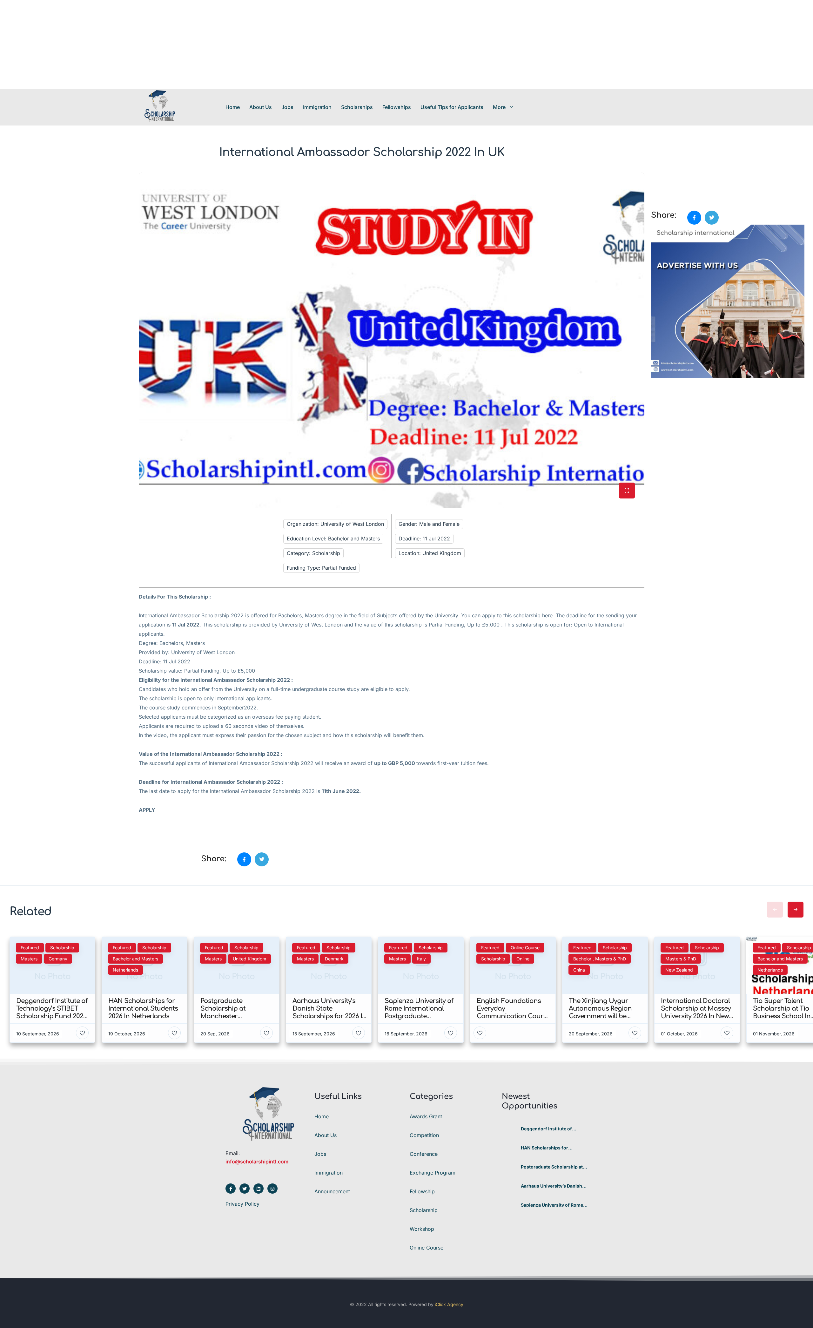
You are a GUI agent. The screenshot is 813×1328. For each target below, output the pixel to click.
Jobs (287, 107)
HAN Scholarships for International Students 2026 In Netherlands (554, 1148)
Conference (424, 1154)
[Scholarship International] (159, 107)
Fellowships (396, 107)
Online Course (426, 1247)
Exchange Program (432, 1172)
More (499, 107)
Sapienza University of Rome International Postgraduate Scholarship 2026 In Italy (552, 1205)
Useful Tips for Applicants (451, 107)
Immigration (317, 107)
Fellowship (422, 1191)
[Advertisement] (190, 44)
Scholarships (357, 107)
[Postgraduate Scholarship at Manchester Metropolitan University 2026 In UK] (509, 1167)
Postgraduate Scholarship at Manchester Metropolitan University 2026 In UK (552, 1167)
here (547, 615)
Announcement (332, 1191)
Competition (424, 1135)
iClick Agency (449, 1304)
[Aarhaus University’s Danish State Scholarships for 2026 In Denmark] (509, 1186)
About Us (260, 107)
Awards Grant (426, 1116)
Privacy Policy (242, 1204)
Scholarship (424, 1210)
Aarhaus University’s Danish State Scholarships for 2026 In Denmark (554, 1186)
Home (232, 107)
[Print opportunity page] (656, 176)
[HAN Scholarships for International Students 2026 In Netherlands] (509, 1148)
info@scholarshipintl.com (256, 1161)
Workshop (422, 1229)
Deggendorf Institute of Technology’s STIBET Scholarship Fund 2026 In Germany (549, 1129)
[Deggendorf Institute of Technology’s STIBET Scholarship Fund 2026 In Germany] (509, 1129)
